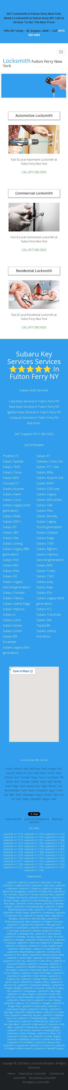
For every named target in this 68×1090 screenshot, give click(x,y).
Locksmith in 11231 (54, 867)
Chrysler (25, 781)
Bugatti (39, 794)
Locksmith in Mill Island (18, 1030)
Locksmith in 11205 (54, 849)
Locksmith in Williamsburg (34, 1021)
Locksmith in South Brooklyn (47, 957)
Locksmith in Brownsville (34, 1006)
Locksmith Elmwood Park (36, 819)
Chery (56, 794)
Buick (44, 768)
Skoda (19, 773)
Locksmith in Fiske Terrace (34, 976)
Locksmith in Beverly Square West (47, 954)
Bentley (58, 781)
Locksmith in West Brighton (20, 951)
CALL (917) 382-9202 (34, 172)
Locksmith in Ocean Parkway (21, 1033)
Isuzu (37, 786)
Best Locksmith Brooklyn (39, 1063)
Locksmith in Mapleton (51, 942)
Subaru (26, 799)
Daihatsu (9, 777)
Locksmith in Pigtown (49, 1027)
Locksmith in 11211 (13, 861)
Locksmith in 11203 (34, 837)
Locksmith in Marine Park (47, 1042)
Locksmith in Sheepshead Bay (28, 906)
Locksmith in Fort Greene (28, 903)
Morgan (46, 799)
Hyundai (10, 773)
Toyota (43, 781)
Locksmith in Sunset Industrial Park (35, 894)
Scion (18, 799)
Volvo (58, 773)
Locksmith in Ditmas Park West (45, 1039)
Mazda (30, 786)
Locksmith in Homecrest (41, 927)
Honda (31, 790)
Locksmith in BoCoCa (17, 882)
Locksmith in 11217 (54, 852)
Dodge (15, 786)
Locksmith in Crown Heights (21, 994)
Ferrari (42, 777)
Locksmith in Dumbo (37, 964)
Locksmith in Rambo (38, 1009)
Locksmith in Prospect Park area (47, 921)
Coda (53, 799)
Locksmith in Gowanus (30, 888)
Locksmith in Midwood (18, 1039)
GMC (50, 781)
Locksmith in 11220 (34, 861)
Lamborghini (42, 790)
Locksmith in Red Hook (42, 885)
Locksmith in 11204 (34, 858)
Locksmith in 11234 (13, 855)
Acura (17, 781)
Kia (24, 773)
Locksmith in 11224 (54, 864)
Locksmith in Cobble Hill (39, 891)
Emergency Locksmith (36, 1082)
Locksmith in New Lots (28, 942)
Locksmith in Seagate (40, 1003)
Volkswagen (29, 794)
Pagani (44, 786)
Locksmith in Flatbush (16, 945)
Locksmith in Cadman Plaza (48, 997)
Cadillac (35, 781)
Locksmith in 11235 (13, 858)
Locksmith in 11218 (13, 837)
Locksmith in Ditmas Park (48, 951)
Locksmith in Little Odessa (47, 1000)
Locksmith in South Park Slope (36, 973)
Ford (60, 786)
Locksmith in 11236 (54, 837)
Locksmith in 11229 (34, 843)
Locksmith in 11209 (54, 846)
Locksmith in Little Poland (47, 909)
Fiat (13, 799)
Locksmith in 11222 (54, 834)
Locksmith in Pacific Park (48, 994)
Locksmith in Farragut (39, 897)
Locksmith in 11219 (34, 834)
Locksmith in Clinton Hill (41, 1045)
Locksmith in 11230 (13, 864)
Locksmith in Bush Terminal (49, 936)
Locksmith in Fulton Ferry (38, 960)
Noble (19, 794)
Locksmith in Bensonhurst (34, 1024)
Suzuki (51, 773)
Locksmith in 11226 (54, 858)
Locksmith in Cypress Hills (20, 924)
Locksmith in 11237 (34, 864)
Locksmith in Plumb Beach (20, 1042)
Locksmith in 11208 (34, 852)
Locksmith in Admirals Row (32, 918)
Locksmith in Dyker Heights (46, 1036)
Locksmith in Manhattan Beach (33, 970)
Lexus (30, 773)
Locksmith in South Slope (19, 957)
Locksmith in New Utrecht (20, 1000)
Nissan (34, 777)
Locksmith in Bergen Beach (34, 979)
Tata (6, 794)
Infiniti (22, 786)
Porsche (48, 794)
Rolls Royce (35, 768)
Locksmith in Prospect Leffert (34, 982)
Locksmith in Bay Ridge (49, 991)
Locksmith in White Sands (16, 912)
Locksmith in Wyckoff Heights (48, 1048)
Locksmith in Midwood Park (20, 933)
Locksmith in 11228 (34, 846)
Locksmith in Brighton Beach (28, 1012)
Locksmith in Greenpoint (15, 927)
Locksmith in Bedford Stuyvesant (32, 967)
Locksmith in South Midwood (19, 997)
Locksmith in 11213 (54, 855)
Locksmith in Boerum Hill (16, 1003)
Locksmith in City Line (14, 960)
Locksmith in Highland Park (16, 885)
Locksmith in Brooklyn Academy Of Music (40, 930)
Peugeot (52, 768)
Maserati (18, 768)
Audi (17, 777)
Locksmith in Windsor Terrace (19, 936)
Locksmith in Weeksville (26, 1027)
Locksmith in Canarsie (33, 988)
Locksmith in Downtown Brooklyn (34, 985)
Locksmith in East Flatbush (48, 933)
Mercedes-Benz (12, 790)
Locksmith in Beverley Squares (25, 1015)
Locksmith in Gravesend (42, 912)
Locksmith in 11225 (54, 861)
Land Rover (53, 777)
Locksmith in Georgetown (24, 991)
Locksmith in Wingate (13, 939)
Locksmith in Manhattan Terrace (45, 882)
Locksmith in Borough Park (47, 924)
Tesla (8, 786)
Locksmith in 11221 (13, 867)
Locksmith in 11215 (13, 834)
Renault (53, 786)
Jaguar (52, 790)
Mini (60, 768)
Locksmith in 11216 (13, 843)
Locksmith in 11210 (13, 840)
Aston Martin (40, 773)
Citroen (9, 768)
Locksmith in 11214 (34, 855)
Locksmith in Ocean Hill (48, 1033)
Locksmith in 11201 (34, 840)
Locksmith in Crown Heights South (45, 945)
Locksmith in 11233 (13, 852)
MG (62, 794)
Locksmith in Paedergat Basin (45, 1030)
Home (11, 1073)
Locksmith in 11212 (54, 843)
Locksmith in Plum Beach (16, 954)
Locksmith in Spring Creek (36, 915)
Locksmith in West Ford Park (40, 939)
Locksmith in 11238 (54, 840)
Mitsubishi (36, 799)
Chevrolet (25, 777)
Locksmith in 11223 (34, 849)
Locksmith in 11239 (34, 870)
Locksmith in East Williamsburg (35, 900)
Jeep (26, 768)
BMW (12, 794)
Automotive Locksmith (32, 1073)
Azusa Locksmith (13, 819)
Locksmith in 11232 (13, 849)
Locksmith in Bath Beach (20, 948)
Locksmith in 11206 (34, 867)
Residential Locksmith (42, 1078)
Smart (60, 790)
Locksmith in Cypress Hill (15, 1045)
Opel (24, 790)
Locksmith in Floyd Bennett (46, 948)
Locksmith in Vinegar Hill (19, 1036)
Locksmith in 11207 (13, 846)
